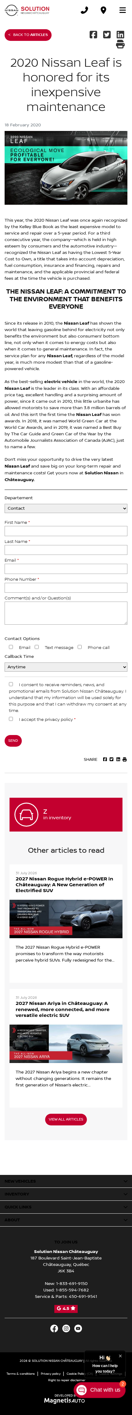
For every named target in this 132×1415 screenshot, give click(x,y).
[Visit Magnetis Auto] (66, 1400)
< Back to (28, 35)
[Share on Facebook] (94, 35)
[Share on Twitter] (107, 35)
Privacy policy (50, 1374)
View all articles (66, 1119)
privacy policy (59, 719)
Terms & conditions (20, 1374)
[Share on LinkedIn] (120, 35)
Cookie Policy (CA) (80, 1374)
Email (12, 560)
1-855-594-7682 (72, 1290)
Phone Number (22, 579)
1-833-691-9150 (71, 1283)
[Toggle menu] (120, 10)
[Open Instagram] (66, 1328)
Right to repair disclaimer (66, 1380)
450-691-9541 (83, 1296)
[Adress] (103, 10)
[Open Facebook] (54, 1328)
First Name (17, 522)
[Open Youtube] (78, 1328)
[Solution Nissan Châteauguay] (27, 10)
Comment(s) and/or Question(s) (38, 598)
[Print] (121, 44)
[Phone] (84, 10)
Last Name (17, 541)
